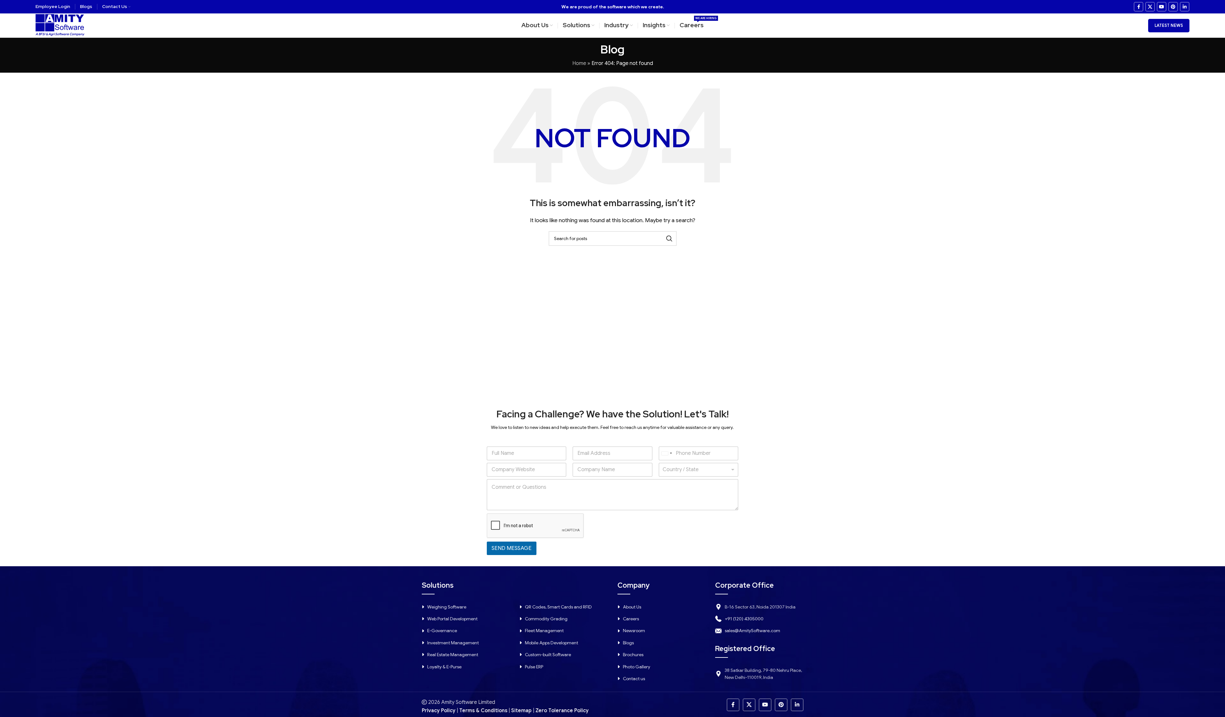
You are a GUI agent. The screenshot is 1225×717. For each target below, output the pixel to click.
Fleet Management (544, 630)
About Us (632, 607)
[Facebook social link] (1138, 7)
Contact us (634, 678)
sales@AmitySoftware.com (752, 630)
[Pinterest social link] (1173, 7)
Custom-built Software (548, 654)
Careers (631, 619)
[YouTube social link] (1161, 7)
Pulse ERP (534, 667)
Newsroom (634, 630)
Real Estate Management (452, 654)
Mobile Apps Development (551, 643)
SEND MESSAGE (512, 548)
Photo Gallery (636, 667)
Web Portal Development (452, 619)
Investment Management (453, 643)
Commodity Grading (546, 619)
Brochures (633, 654)
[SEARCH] (669, 238)
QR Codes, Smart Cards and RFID (558, 607)
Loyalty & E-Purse (444, 667)
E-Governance (442, 630)
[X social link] (1150, 7)
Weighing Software (446, 607)
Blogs (628, 643)
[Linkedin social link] (1184, 7)
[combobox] (666, 453)
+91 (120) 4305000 (744, 619)
